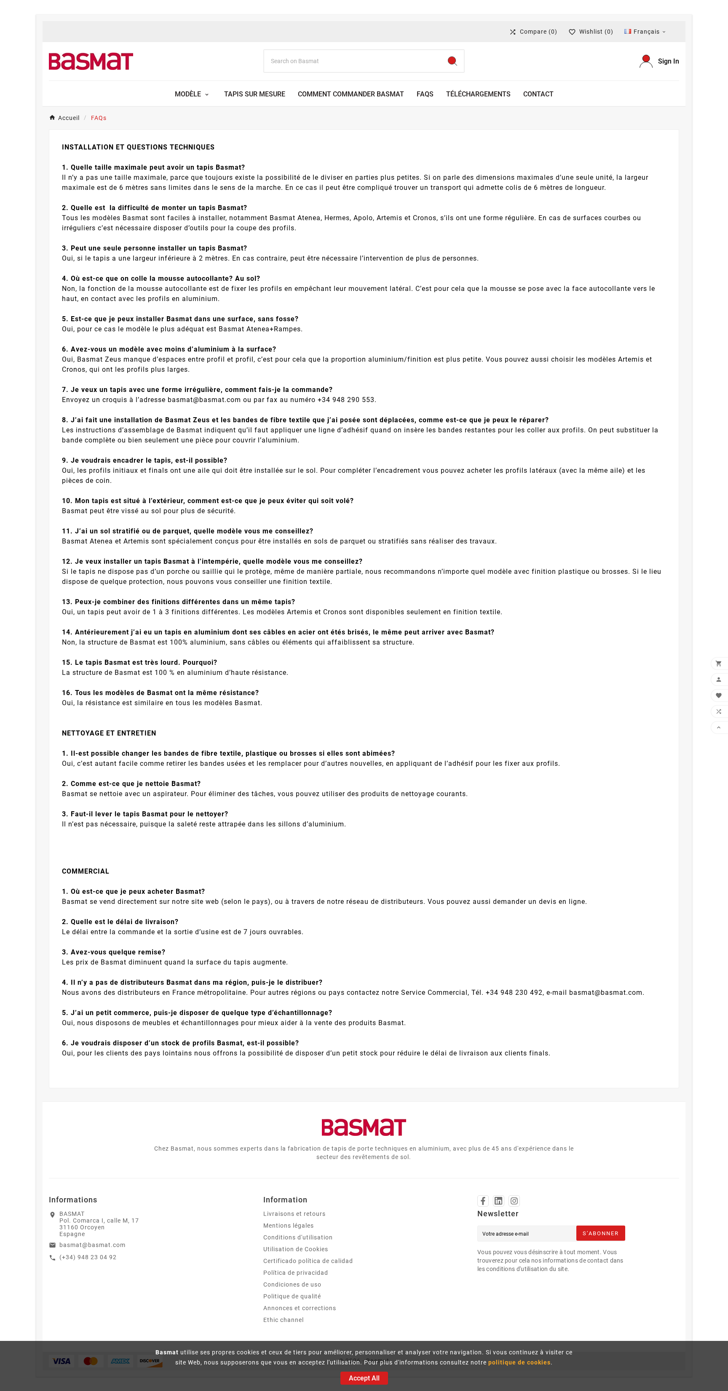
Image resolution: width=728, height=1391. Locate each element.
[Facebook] (483, 1201)
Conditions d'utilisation (298, 1237)
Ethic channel (283, 1319)
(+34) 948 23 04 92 (88, 1257)
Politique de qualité (292, 1296)
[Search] (452, 61)
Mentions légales (288, 1225)
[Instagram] (514, 1201)
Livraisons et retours (294, 1213)
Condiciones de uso (292, 1284)
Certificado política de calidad (308, 1261)
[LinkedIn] (498, 1201)
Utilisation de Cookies (295, 1249)
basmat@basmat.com (92, 1245)
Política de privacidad (295, 1272)
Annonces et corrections (299, 1308)
